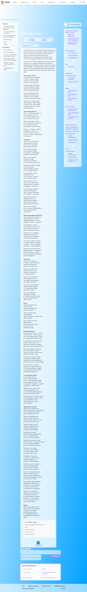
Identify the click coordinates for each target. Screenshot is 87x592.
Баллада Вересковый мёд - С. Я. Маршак (9, 36)
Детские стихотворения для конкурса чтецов (10, 55)
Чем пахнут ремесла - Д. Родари (9, 32)
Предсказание (7, 39)
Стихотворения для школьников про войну (10, 59)
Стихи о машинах (30, 534)
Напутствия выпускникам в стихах (34, 524)
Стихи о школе (8, 50)
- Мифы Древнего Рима (72, 95)
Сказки (14, 2)
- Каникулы (71, 66)
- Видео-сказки (72, 142)
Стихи (42, 2)
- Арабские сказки (73, 140)
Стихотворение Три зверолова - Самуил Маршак (9, 28)
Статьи (63, 588)
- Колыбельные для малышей (73, 117)
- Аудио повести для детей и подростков (73, 39)
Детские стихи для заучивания (48, 577)
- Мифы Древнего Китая (72, 91)
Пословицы (62, 2)
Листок (5, 44)
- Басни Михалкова (73, 57)
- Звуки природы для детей (73, 113)
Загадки (72, 2)
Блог (80, 2)
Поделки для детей (33, 586)
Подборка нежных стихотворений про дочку (9, 64)
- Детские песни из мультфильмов (73, 109)
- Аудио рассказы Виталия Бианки (72, 43)
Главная (2, 19)
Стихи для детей (8, 19)
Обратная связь (46, 586)
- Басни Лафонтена (73, 55)
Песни (34, 2)
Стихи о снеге (29, 532)
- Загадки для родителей (71, 78)
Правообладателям (59, 586)
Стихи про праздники (27, 577)
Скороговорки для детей (9, 68)
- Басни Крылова (72, 53)
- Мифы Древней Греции (72, 99)
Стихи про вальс (29, 529)
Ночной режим (75, 24)
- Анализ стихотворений (72, 154)
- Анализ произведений (72, 136)
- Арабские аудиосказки (71, 35)
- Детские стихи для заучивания (73, 160)
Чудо (26, 527)
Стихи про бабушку (9, 52)
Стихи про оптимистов (28, 569)
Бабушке (44, 569)
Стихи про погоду (26, 572)
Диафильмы (51, 2)
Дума (5, 42)
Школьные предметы (28, 588)
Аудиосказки (24, 2)
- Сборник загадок (73, 81)
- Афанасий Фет (72, 157)
